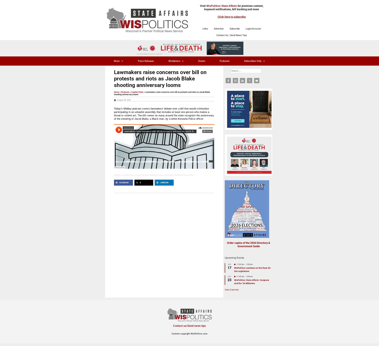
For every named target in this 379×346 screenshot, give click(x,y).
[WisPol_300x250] (249, 109)
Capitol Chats (137, 92)
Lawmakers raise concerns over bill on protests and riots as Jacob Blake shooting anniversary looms (158, 175)
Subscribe (235, 28)
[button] (123, 183)
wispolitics (117, 175)
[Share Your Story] (249, 155)
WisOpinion (174, 61)
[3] (189, 48)
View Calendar (232, 289)
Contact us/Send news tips (189, 325)
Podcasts (224, 61)
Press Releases (146, 61)
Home (116, 92)
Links (205, 28)
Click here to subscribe (232, 16)
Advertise (219, 28)
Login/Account (253, 28)
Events (201, 61)
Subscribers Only (252, 61)
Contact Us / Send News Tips (231, 35)
